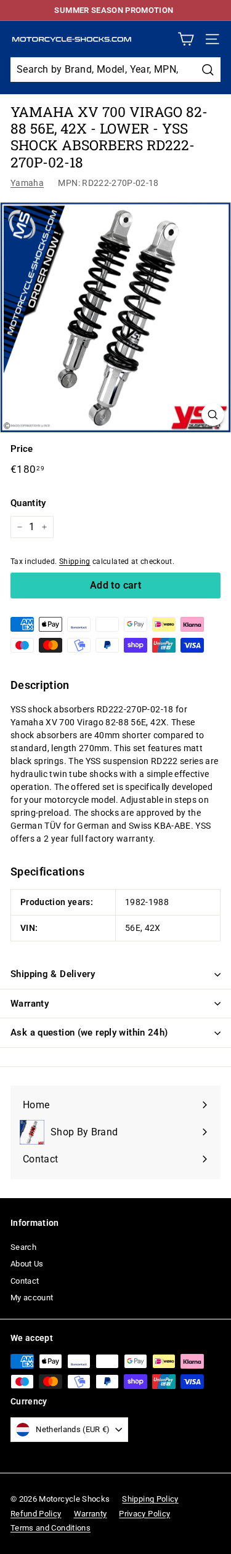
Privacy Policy (144, 1513)
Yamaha (27, 183)
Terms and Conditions (50, 1527)
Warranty (29, 1003)
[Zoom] (212, 414)
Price (21, 448)
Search (23, 1247)
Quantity (28, 503)
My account (32, 1297)
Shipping (75, 561)
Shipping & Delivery (52, 974)
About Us (27, 1263)
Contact (24, 1281)
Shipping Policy (150, 1499)
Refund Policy (36, 1513)
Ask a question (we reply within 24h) (89, 1032)
